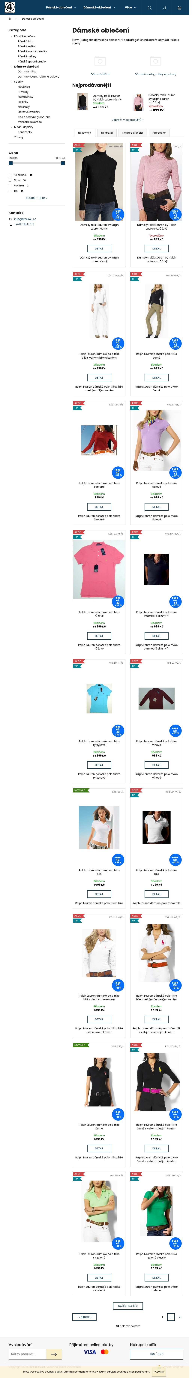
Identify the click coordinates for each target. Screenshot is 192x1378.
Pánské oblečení (24, 36)
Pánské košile (26, 46)
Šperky (18, 82)
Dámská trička (27, 71)
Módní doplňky (23, 127)
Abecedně (159, 133)
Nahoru (86, 1317)
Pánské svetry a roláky (32, 51)
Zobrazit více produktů (126, 120)
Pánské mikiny (27, 56)
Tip (18, 191)
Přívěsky (23, 92)
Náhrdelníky (25, 97)
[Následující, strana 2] (171, 1317)
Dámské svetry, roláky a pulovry (38, 76)
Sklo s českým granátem (34, 117)
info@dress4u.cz (25, 219)
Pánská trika (26, 41)
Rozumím (159, 1371)
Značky (18, 137)
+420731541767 (24, 224)
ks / (157, 1354)
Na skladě (23, 175)
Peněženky (25, 132)
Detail (99, 248)
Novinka (21, 185)
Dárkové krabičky (29, 112)
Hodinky (23, 102)
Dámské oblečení (26, 66)
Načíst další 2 (128, 1306)
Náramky (24, 107)
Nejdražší (107, 133)
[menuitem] (61, 7)
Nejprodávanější (132, 133)
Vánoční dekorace (30, 122)
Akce (20, 180)
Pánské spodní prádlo (32, 61)
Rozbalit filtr (35, 198)
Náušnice (24, 87)
